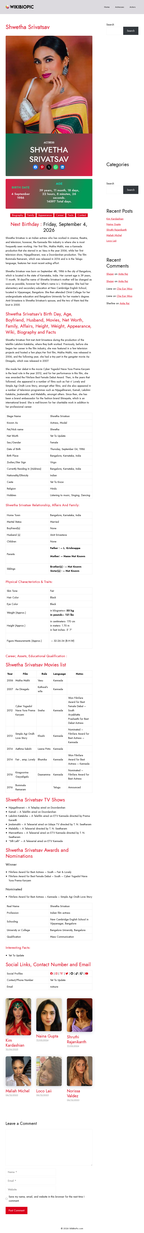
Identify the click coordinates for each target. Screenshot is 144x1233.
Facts (70, 215)
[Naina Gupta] (49, 1029)
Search (110, 24)
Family (30, 215)
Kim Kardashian (15, 1042)
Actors (133, 7)
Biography (17, 215)
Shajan (110, 274)
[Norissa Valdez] (79, 1084)
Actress (49, 142)
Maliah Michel (18, 1091)
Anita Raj (123, 274)
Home (107, 7)
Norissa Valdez (73, 1093)
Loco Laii (44, 1091)
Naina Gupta (47, 1036)
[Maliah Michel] (18, 1084)
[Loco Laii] (49, 1084)
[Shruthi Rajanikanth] (79, 1030)
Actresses (119, 7)
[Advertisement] (122, 105)
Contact (82, 215)
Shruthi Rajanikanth (76, 1039)
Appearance (45, 215)
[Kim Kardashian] (18, 1033)
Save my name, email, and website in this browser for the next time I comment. (46, 1199)
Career (60, 215)
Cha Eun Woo (124, 289)
